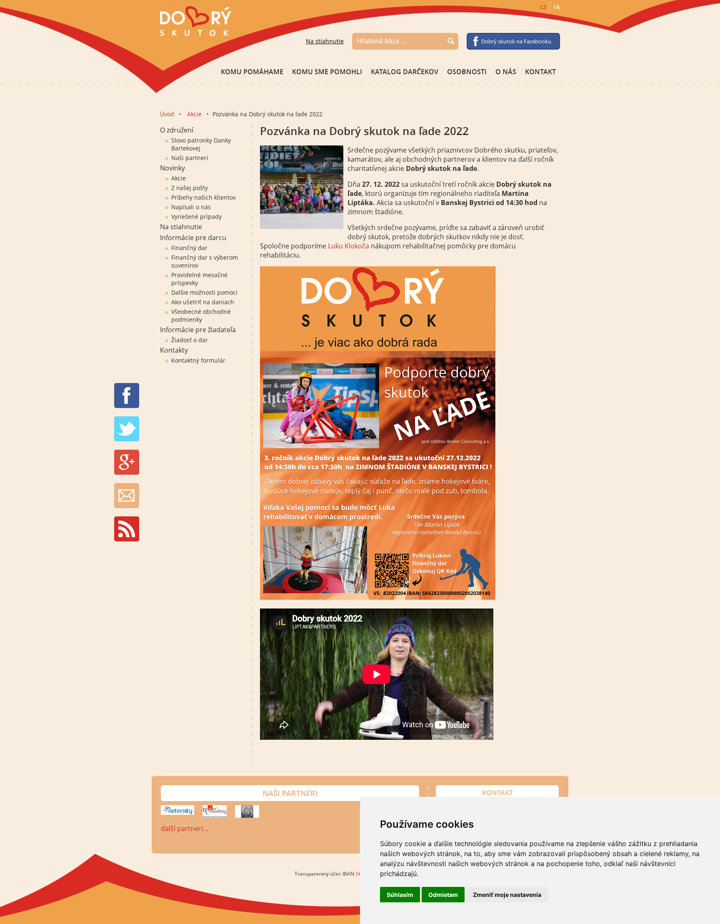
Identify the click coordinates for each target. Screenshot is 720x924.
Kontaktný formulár (198, 360)
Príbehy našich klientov (203, 197)
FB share (126, 395)
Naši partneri (189, 158)
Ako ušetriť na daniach (202, 302)
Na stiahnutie (325, 41)
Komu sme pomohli (327, 71)
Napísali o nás (191, 207)
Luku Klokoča (348, 245)
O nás (505, 71)
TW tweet (126, 428)
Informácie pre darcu (193, 237)
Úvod (167, 114)
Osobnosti (467, 71)
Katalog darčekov (404, 71)
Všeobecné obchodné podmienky (201, 315)
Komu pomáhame (252, 71)
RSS (126, 528)
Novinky (172, 168)
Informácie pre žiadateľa (198, 329)
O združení (176, 130)
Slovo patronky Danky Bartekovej (201, 144)
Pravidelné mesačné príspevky (199, 279)
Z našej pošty (189, 188)
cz (543, 6)
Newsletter (126, 495)
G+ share (126, 462)
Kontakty (174, 350)
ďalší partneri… (184, 828)
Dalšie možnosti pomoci (204, 292)
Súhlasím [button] (400, 894)
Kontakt (540, 71)
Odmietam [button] (443, 894)
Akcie (194, 114)
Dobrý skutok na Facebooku (516, 41)
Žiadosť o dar (189, 340)
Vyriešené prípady (196, 216)
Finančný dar (189, 248)
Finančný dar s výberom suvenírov (204, 261)
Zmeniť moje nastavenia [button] (507, 894)
